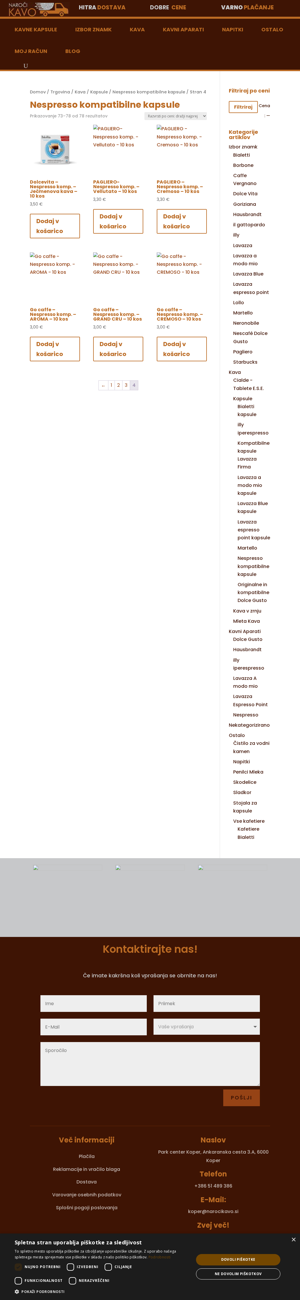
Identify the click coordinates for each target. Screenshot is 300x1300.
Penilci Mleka (248, 772)
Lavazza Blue (248, 274)
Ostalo (272, 29)
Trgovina (60, 92)
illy (236, 235)
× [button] (293, 1240)
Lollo (238, 302)
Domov (38, 92)
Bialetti (241, 155)
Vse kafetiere (249, 821)
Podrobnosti (160, 1257)
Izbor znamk (93, 29)
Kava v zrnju (247, 611)
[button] (102, 1292)
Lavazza (242, 245)
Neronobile (246, 323)
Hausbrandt (247, 214)
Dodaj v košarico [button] (49, 226)
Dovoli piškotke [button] (238, 1259)
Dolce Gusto (247, 639)
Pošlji (241, 1097)
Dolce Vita (245, 193)
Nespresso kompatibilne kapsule (148, 92)
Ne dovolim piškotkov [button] (238, 1273)
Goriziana (244, 204)
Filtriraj (243, 107)
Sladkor (242, 792)
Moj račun (31, 51)
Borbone (243, 165)
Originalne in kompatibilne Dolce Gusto (253, 592)
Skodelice (244, 782)
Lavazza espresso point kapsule (254, 530)
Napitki (232, 29)
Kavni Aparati (183, 29)
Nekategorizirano (249, 725)
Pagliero (243, 351)
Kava (137, 29)
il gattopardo (249, 224)
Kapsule (99, 92)
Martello (243, 312)
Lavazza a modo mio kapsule (250, 485)
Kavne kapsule (36, 29)
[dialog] (150, 1267)
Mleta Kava (246, 621)
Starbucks (245, 362)
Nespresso (245, 714)
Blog (72, 51)
